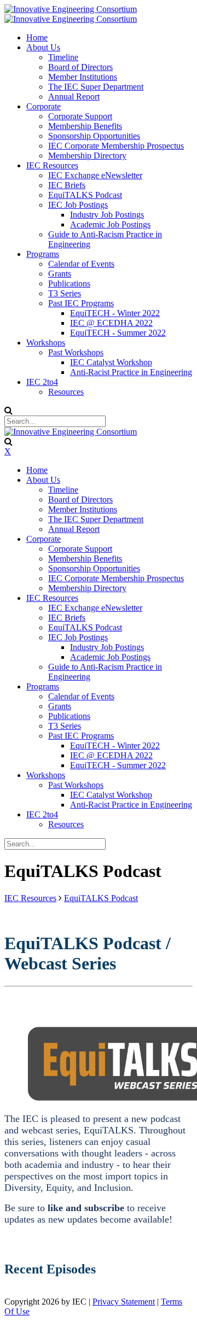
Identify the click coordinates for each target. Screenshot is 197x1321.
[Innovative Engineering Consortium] (70, 9)
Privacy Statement (123, 1301)
